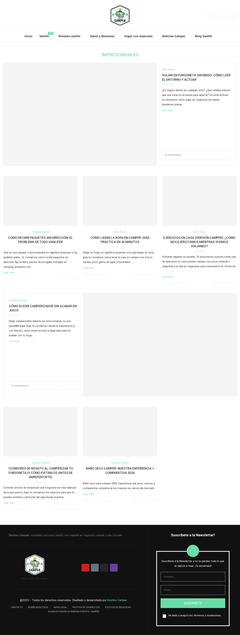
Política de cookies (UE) (86, 607)
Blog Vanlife (203, 36)
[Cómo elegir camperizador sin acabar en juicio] (159, 345)
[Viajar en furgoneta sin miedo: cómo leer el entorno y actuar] (80, 114)
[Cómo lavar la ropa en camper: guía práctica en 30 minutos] (120, 201)
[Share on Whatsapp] (223, 155)
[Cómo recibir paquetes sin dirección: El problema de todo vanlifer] (41, 201)
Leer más (167, 110)
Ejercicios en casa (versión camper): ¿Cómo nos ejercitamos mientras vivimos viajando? (199, 242)
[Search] (234, 36)
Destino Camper (117, 600)
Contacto (17, 607)
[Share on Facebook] (215, 155)
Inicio (28, 36)
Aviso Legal (60, 607)
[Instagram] (209, 15)
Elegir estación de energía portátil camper (73, 611)
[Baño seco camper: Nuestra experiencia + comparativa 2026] (120, 431)
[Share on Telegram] (226, 155)
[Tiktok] (233, 15)
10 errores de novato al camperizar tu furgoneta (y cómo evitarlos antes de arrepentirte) (40, 473)
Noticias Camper (173, 36)
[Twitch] (225, 15)
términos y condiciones (207, 615)
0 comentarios (173, 155)
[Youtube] (217, 15)
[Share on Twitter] (219, 155)
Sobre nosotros (38, 607)
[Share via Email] (230, 155)
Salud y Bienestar (102, 36)
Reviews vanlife (69, 36)
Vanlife (45, 35)
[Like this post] (211, 155)
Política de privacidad (118, 607)
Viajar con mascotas (138, 36)
